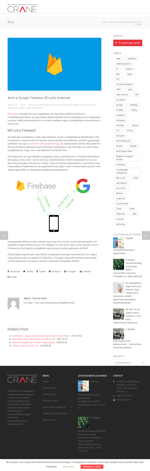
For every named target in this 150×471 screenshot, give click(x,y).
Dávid (22, 105)
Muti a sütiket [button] (68, 467)
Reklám (119, 193)
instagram (121, 120)
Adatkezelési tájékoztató (55, 413)
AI (117, 69)
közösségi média (124, 151)
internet (135, 125)
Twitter (29, 271)
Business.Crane (50, 400)
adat (118, 58)
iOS (117, 130)
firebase (77, 105)
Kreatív (119, 146)
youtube (120, 219)
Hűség (134, 110)
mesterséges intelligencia (122, 171)
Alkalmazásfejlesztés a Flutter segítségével (33, 342)
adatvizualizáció (123, 64)
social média (122, 203)
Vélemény (120, 214)
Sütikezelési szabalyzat (54, 407)
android (128, 69)
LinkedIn (86, 271)
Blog (112, 22)
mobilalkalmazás (16, 108)
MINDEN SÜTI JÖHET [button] (92, 467)
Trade (118, 209)
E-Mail (13, 277)
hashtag (134, 105)
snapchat (120, 198)
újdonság (120, 224)
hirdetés (119, 110)
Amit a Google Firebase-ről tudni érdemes (39, 98)
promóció (121, 188)
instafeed (120, 115)
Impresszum (49, 420)
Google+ (72, 271)
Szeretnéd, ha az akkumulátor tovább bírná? (33, 339)
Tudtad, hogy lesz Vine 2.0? (25, 345)
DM (136, 94)
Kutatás (133, 146)
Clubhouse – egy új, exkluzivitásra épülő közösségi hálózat (41, 336)
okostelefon (121, 183)
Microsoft (120, 178)
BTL (118, 79)
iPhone (130, 130)
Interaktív (120, 125)
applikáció (33, 105)
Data (130, 89)
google (86, 105)
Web (134, 214)
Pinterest (56, 271)
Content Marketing (124, 84)
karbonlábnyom (123, 141)
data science (122, 94)
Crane (46, 381)
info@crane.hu (124, 399)
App (118, 74)
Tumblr (42, 271)
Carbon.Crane (49, 388)
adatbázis (132, 58)
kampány (120, 136)
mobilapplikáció (34, 108)
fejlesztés (67, 105)
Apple (129, 74)
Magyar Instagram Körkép (124, 158)
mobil (93, 105)
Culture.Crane (49, 394)
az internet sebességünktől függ (44, 143)
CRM (118, 89)
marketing (120, 164)
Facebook (14, 271)
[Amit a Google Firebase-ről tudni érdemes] (54, 64)
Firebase (14, 114)
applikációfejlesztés (50, 105)
